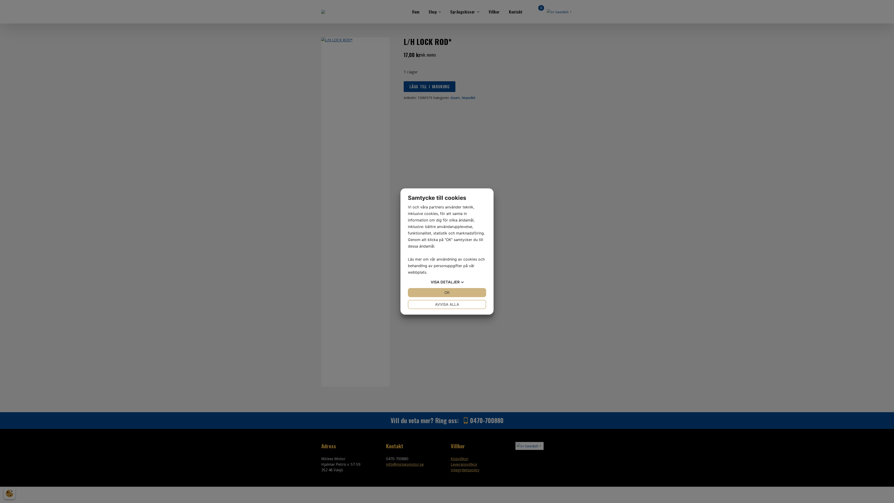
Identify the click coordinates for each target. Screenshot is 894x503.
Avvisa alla (447, 304)
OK (447, 292)
